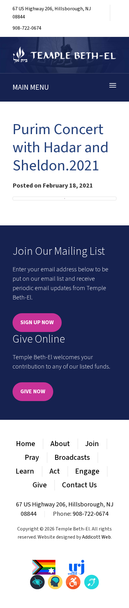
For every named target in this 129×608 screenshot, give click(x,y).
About (60, 443)
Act (54, 471)
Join (92, 443)
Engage (87, 471)
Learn (25, 471)
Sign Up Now (37, 322)
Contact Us (79, 485)
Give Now (32, 391)
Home (25, 443)
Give (40, 485)
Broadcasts (72, 457)
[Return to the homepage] (64, 55)
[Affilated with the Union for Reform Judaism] (76, 566)
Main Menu (31, 87)
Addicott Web (96, 537)
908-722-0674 (27, 28)
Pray (32, 457)
